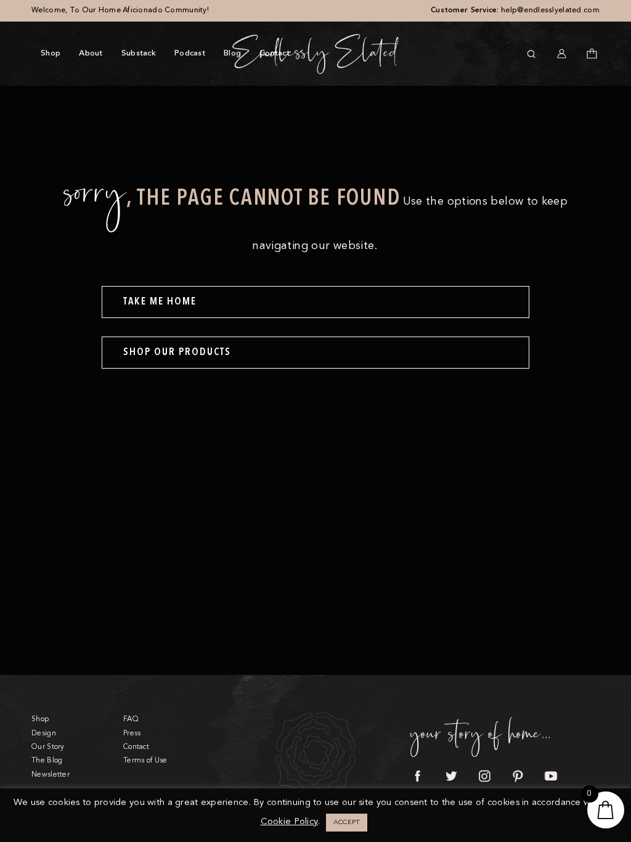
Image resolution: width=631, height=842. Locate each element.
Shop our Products (177, 352)
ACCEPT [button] (346, 822)
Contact (274, 53)
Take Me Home (160, 301)
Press (131, 733)
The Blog (46, 760)
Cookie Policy (290, 822)
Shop (50, 53)
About (90, 53)
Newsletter (50, 775)
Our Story (48, 747)
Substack (138, 53)
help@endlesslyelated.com (550, 10)
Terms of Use (145, 760)
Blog (232, 53)
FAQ (131, 719)
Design (43, 733)
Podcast (189, 53)
